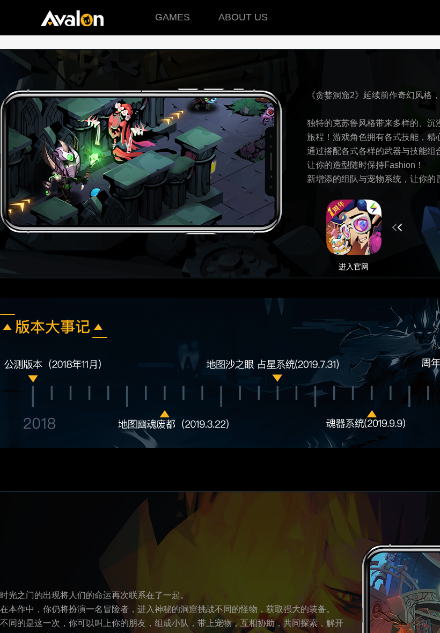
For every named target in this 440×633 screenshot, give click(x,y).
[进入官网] (364, 227)
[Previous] (37, 421)
